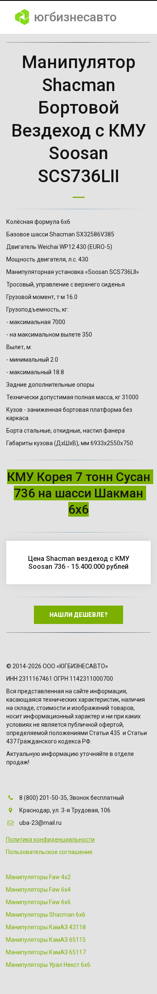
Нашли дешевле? (78, 614)
